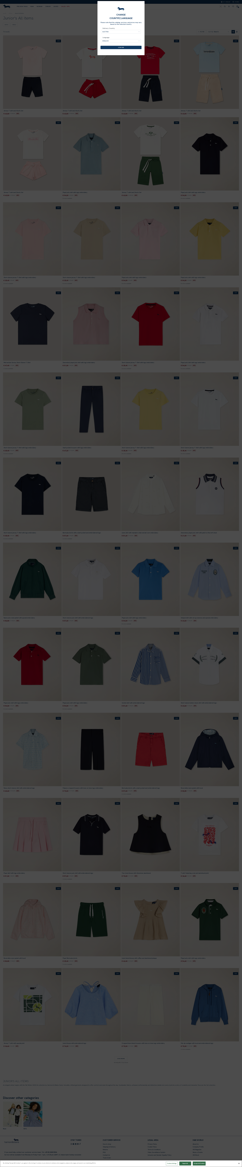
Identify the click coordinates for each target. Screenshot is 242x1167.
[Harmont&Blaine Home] (121, 8)
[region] (121, 1163)
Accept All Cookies (199, 1163)
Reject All (185, 1163)
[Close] (239, 1163)
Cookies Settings (171, 1163)
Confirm (121, 47)
